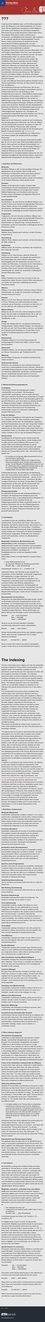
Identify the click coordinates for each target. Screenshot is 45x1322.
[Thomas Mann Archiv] (33, 10)
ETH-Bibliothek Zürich (7, 1318)
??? (12, 3)
